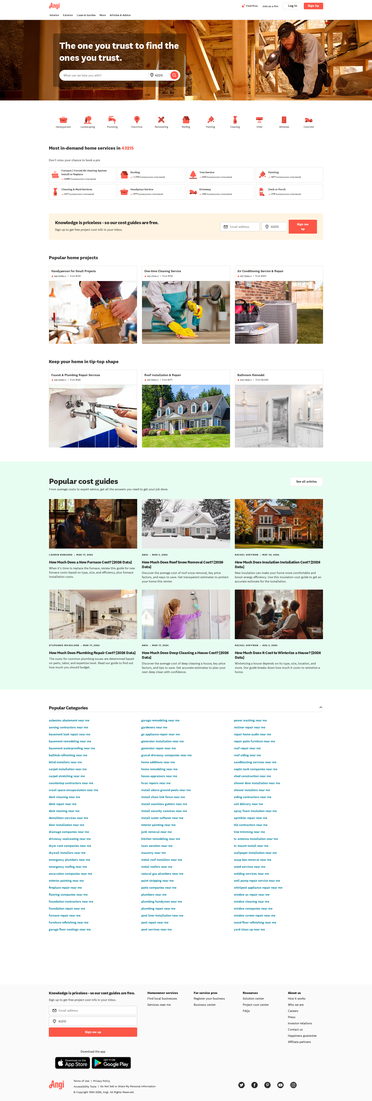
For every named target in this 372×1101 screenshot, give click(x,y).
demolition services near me (68, 818)
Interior (54, 15)
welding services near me (251, 874)
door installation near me (66, 825)
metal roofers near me (156, 867)
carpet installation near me (68, 769)
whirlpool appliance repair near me (258, 888)
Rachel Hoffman (246, 554)
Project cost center (256, 1005)
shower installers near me (252, 790)
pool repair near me (154, 922)
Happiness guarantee (302, 1036)
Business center (205, 1005)
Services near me (159, 1005)
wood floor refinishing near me (255, 922)
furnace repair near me (64, 915)
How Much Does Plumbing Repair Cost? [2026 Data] (92, 652)
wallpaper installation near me (255, 853)
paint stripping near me (157, 881)
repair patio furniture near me (254, 741)
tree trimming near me (249, 832)
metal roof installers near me (161, 860)
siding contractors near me (252, 797)
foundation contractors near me (71, 901)
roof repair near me (247, 748)
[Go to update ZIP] (152, 75)
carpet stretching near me (67, 776)
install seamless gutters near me (164, 804)
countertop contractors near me (71, 783)
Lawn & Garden (86, 15)
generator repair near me (158, 748)
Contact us (295, 1029)
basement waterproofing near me (72, 748)
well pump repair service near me (257, 881)
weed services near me (249, 867)
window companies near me (253, 908)
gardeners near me (154, 727)
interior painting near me (158, 825)
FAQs (246, 1011)
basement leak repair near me (69, 734)
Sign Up (313, 6)
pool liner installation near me (162, 915)
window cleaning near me (251, 901)
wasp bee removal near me (252, 860)
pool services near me (156, 929)
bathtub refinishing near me (68, 755)
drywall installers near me (67, 853)
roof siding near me (247, 755)
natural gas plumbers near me (162, 874)
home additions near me (158, 762)
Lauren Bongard (60, 554)
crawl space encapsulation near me (73, 790)
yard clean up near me (249, 929)
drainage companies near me (69, 832)
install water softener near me (162, 818)
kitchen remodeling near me (160, 839)
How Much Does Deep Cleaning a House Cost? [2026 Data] (185, 655)
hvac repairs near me (155, 783)
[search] (174, 75)
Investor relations (300, 1023)
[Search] (174, 75)
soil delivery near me (248, 804)
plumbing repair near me (158, 908)
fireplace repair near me (65, 888)
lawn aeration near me (156, 846)
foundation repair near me (67, 908)
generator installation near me (162, 741)
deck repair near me (62, 804)
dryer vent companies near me (70, 846)
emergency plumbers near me (69, 860)
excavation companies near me (70, 874)
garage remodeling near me (160, 720)
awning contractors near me (68, 727)
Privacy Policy (101, 1081)
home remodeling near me (159, 769)
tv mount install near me (251, 846)
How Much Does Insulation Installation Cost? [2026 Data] (277, 564)
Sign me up (303, 226)
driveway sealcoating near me (70, 839)
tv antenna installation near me (256, 839)
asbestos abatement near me (69, 720)
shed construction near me (252, 776)
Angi (145, 554)
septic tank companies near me (255, 769)
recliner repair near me (249, 727)
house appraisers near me (159, 776)
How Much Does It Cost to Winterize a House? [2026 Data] (278, 655)
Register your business (209, 998)
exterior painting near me (66, 881)
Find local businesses (162, 998)
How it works (297, 998)
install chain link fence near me (163, 797)
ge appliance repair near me (160, 734)
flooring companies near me (68, 895)
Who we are (296, 1005)
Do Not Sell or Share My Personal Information (128, 1086)
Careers (293, 1011)
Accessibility (85, 1086)
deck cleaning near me (64, 797)
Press (291, 1017)
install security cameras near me (164, 811)
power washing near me (250, 720)
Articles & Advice (120, 15)
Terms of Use (81, 1081)
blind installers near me (65, 762)
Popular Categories (68, 708)
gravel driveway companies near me (166, 755)
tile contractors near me (250, 825)
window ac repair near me (252, 895)
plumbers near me (153, 895)
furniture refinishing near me (68, 922)
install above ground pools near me (166, 790)
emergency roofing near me (68, 867)
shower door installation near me (257, 783)
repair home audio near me (252, 734)
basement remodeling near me (70, 741)
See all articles (306, 481)
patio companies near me (158, 888)
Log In (292, 6)
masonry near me (153, 853)
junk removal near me (156, 832)
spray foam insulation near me (255, 811)
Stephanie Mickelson (64, 645)
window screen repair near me (254, 915)
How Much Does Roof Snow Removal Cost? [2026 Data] (182, 564)
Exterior (68, 15)
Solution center (253, 998)
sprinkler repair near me (250, 818)
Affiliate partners (299, 1042)
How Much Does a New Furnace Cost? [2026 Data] (90, 562)
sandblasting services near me (255, 762)
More (103, 15)
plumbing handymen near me (161, 901)
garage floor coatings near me (70, 929)
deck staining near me (64, 811)
